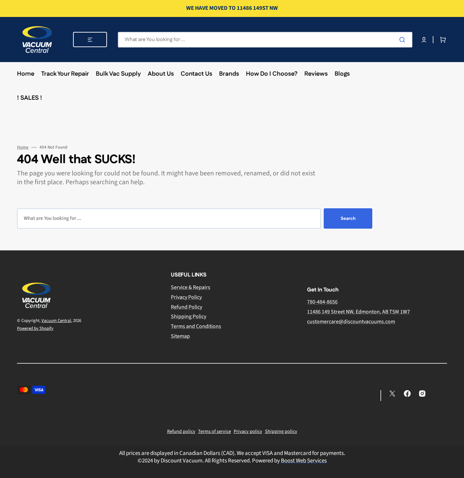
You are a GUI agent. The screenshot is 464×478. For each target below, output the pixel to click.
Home (23, 147)
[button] (423, 39)
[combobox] (265, 39)
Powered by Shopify (35, 328)
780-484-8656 (322, 302)
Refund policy (181, 431)
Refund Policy (186, 307)
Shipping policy (281, 431)
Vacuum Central (56, 321)
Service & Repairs (190, 287)
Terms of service (214, 431)
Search (348, 218)
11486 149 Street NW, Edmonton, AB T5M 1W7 (358, 312)
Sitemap (180, 336)
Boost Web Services (304, 461)
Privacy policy (248, 431)
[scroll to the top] (455, 469)
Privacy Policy (186, 297)
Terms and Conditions (196, 326)
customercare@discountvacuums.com (351, 321)
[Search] (403, 39)
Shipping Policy (188, 316)
